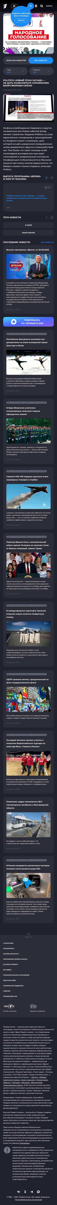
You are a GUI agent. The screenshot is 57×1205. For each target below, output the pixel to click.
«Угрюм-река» (42, 1080)
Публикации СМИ (10, 996)
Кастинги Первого (10, 964)
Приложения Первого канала (15, 959)
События (6, 991)
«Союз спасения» (28, 1080)
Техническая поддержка (13, 986)
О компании (8, 943)
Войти (49, 6)
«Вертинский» (37, 1083)
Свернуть (28, 937)
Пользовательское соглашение (16, 975)
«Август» (34, 1077)
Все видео (7, 970)
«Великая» (25, 1083)
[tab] (16, 60)
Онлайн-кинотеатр (11, 954)
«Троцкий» (16, 1083)
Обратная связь (9, 980)
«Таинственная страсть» (13, 1085)
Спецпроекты (8, 948)
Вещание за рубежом (37, 1011)
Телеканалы (24, 1143)
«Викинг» (7, 1083)
